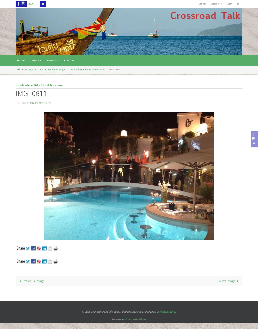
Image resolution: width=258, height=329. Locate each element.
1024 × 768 (36, 103)
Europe (29, 69)
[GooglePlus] (31, 3)
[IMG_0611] (129, 176)
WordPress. (140, 319)
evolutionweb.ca (166, 311)
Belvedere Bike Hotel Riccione (87, 69)
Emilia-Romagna (57, 69)
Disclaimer (216, 3)
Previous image (33, 281)
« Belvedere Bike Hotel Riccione (39, 85)
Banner (202, 3)
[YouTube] (43, 4)
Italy (40, 69)
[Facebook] (19, 4)
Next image (227, 281)
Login (229, 3)
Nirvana (128, 319)
